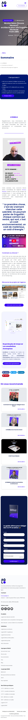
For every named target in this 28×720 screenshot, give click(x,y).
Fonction (5, 549)
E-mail (5, 532)
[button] (25, 3)
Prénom (5, 543)
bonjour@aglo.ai (5, 595)
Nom (4, 538)
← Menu (3, 53)
